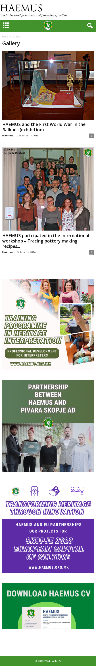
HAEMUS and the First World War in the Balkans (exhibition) (44, 127)
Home (5, 36)
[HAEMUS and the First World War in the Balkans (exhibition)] (48, 85)
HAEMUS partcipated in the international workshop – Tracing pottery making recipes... (45, 241)
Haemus (7, 135)
